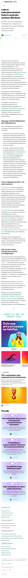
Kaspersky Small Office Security (7, 523)
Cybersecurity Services (6, 546)
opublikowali (21, 152)
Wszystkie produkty (5, 517)
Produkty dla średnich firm (7, 530)
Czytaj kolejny (6, 372)
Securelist (3, 567)
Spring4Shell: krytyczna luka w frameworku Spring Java (8, 365)
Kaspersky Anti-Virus (5, 510)
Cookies (23, 560)
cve (3, 5)
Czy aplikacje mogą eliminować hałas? (14, 468)
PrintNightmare (10, 316)
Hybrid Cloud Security (6, 552)
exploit (17, 314)
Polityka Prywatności (23, 559)
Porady (14, 415)
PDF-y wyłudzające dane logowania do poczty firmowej (13, 376)
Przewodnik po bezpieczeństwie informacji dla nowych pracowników (14, 445)
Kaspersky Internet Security (7, 512)
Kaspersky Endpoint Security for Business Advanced (12, 538)
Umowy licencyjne (18, 560)
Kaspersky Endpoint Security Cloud (8, 525)
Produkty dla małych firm (7, 520)
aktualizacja (7, 314)
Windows (18, 316)
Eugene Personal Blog (9, 567)
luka (22, 314)
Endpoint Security (5, 550)
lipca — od (5, 262)
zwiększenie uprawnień (8, 189)
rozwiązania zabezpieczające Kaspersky (12, 108)
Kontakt (2, 563)
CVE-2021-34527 (17, 74)
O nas (6, 563)
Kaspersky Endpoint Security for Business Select (11, 536)
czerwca (23, 260)
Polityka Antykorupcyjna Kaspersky (8, 560)
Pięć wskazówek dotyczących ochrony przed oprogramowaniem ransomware (14, 421)
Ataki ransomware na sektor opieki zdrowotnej (14, 488)
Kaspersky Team (7, 35)
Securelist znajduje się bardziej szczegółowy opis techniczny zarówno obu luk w (14, 229)
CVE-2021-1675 (5, 187)
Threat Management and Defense (8, 548)
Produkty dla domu (5, 507)
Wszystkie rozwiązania (6, 554)
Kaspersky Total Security (6, 515)
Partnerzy (9, 563)
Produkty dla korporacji (7, 543)
